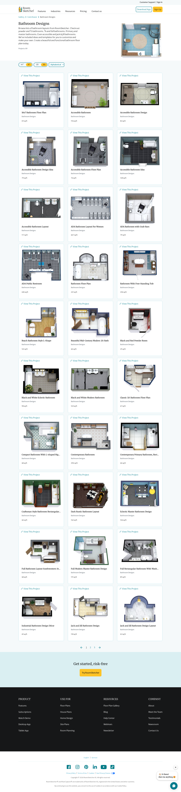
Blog (106, 712)
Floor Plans (65, 705)
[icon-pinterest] (86, 767)
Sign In (159, 2)
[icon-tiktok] (112, 767)
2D (37, 64)
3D (44, 64)
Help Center (109, 718)
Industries (55, 11)
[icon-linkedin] (95, 767)
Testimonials (154, 718)
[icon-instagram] (77, 767)
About (151, 705)
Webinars (108, 724)
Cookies (91, 773)
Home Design (66, 718)
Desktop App (24, 724)
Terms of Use (82, 773)
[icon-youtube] (104, 767)
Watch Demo (24, 718)
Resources (70, 11)
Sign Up (157, 9)
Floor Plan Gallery (111, 705)
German (94, 758)
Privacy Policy (71, 773)
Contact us (97, 11)
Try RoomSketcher (90, 672)
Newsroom (153, 724)
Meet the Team (155, 712)
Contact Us (153, 730)
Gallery (21, 17)
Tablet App (23, 730)
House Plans (66, 712)
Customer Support (147, 2)
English (86, 758)
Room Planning (67, 730)
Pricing (83, 11)
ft (29, 64)
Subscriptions (24, 712)
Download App (144, 9)
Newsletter (109, 730)
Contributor (32, 17)
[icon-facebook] (69, 767)
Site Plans (64, 724)
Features (42, 11)
